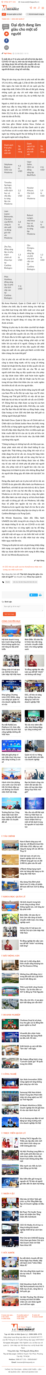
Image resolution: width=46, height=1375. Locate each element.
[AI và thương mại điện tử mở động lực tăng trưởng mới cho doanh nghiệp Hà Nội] (10, 1122)
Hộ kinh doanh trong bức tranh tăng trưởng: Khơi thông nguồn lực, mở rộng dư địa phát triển (11, 644)
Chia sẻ (34, 595)
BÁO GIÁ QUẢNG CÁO (30, 1372)
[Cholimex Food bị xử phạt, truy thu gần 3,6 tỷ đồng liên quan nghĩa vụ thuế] (10, 1024)
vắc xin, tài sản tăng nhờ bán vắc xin (25, 582)
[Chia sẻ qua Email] (6, 47)
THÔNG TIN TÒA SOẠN (13, 1369)
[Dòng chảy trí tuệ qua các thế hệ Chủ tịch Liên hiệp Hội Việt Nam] (10, 932)
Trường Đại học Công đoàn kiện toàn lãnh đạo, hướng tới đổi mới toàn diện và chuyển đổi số (11, 817)
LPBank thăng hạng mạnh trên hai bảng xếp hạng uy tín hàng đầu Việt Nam (32, 871)
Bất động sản (11, 956)
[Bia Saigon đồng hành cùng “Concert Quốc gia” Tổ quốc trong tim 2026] (10, 1063)
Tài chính (9, 836)
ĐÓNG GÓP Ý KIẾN (29, 1369)
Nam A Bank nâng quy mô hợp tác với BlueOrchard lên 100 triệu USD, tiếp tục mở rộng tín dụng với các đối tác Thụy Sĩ (32, 846)
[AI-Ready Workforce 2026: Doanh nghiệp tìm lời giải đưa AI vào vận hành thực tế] (10, 1109)
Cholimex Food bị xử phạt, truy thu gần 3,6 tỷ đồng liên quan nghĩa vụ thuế (31, 1022)
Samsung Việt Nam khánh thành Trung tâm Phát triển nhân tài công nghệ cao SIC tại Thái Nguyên (31, 1096)
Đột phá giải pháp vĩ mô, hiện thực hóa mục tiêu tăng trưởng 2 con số (11, 758)
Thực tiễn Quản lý (14, 1133)
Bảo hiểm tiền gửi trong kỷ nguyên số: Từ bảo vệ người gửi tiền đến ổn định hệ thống (32, 1181)
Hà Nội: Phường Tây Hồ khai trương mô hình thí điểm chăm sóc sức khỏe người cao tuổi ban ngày (31, 1300)
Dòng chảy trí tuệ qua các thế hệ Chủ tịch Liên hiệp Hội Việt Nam (11, 672)
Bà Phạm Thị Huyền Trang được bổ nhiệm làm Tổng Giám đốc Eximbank (30, 1214)
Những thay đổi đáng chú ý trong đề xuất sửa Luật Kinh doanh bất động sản (31, 976)
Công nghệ (10, 1074)
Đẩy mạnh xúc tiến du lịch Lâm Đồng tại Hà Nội (30, 1167)
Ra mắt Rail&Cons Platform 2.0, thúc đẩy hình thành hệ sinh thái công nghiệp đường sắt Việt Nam (11, 729)
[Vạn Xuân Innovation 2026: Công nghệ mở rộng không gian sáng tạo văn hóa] (10, 1083)
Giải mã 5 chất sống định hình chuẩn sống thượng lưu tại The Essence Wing (31, 963)
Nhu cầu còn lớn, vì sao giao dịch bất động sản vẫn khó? (31, 1001)
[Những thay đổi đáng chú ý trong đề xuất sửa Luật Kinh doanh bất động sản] (10, 978)
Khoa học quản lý (14, 896)
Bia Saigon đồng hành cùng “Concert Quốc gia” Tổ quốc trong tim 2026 (31, 1061)
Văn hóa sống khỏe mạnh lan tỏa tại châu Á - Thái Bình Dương (32, 1273)
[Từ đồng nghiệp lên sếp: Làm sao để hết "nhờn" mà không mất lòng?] (10, 945)
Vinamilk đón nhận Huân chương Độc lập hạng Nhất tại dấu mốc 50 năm (31, 1035)
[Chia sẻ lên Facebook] (6, 40)
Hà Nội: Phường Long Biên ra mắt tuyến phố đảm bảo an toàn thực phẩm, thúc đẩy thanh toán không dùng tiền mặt (32, 1156)
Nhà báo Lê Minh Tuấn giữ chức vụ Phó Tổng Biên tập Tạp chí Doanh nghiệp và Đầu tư (32, 1202)
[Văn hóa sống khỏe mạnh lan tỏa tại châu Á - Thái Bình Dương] (10, 1275)
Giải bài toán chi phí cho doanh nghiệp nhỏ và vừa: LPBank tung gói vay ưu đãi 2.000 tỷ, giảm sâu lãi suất (31, 859)
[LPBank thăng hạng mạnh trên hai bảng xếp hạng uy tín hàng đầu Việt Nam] (10, 873)
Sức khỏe (9, 1252)
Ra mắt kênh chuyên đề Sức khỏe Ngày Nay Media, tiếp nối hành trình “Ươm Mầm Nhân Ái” (31, 1261)
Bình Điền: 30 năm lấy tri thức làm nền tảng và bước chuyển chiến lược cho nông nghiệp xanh (34, 644)
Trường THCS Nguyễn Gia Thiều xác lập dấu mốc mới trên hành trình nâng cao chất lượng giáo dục (31, 1142)
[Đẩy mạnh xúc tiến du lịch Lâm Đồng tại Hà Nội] (10, 1169)
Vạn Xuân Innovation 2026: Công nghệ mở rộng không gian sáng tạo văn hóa (31, 1082)
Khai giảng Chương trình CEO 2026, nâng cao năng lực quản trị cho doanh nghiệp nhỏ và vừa (11, 699)
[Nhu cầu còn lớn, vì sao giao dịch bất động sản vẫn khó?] (10, 1004)
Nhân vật (9, 1193)
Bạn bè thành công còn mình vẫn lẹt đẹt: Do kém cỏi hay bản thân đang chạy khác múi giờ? (34, 787)
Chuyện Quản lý (23, 1315)
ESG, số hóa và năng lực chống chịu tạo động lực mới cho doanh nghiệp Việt (33, 698)
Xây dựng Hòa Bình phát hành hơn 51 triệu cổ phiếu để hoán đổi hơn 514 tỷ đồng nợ (32, 885)
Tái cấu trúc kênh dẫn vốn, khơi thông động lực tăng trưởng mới (33, 727)
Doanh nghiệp (11, 1015)
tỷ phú (8, 582)
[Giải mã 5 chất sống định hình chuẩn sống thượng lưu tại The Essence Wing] (10, 965)
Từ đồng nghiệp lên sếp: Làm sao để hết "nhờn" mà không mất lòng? (34, 672)
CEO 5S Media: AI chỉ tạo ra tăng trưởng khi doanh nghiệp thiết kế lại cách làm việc (31, 1228)
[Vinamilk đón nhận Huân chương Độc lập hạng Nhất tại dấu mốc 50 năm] (10, 1037)
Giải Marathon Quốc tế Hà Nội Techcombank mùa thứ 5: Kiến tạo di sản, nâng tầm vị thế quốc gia (32, 1287)
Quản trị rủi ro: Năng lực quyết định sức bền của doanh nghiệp (34, 757)
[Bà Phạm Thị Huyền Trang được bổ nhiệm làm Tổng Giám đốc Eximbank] (10, 1216)
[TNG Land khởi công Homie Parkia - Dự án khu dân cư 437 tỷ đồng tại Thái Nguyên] (10, 991)
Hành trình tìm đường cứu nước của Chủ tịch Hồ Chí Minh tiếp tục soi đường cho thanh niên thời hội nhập (11, 787)
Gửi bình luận (9, 614)
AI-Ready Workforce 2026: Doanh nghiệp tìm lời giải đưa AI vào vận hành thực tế (32, 1107)
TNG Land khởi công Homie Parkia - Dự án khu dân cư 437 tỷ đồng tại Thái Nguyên (31, 989)
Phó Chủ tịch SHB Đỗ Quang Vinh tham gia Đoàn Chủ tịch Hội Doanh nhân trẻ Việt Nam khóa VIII (32, 1241)
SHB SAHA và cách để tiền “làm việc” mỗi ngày (31, 1047)
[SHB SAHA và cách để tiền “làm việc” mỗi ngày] (10, 1050)
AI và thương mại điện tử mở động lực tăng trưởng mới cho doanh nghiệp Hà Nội (32, 1120)
